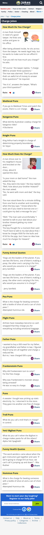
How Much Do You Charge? (17, 27)
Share (38, 92)
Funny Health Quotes (14, 449)
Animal (31, 9)
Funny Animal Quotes (14, 252)
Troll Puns (8, 414)
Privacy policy (10, 520)
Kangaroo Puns (10, 116)
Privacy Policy (33, 514)
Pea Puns (7, 296)
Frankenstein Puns (13, 366)
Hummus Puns (10, 473)
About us (27, 518)
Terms (37, 518)
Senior (17, 12)
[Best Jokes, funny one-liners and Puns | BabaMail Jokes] (23, 3)
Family (3, 12)
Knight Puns (9, 135)
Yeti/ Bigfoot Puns (12, 430)
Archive (35, 520)
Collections (22, 523)
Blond (32, 12)
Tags (7, 16)
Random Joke (6, 9)
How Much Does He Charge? (17, 154)
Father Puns (9, 339)
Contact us (7, 518)
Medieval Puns (10, 101)
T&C (26, 514)
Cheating (24, 12)
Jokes (2, 16)
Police (10, 12)
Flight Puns (8, 317)
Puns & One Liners (19, 9)
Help (17, 518)
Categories (24, 520)
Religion (39, 9)
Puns (5, 393)
